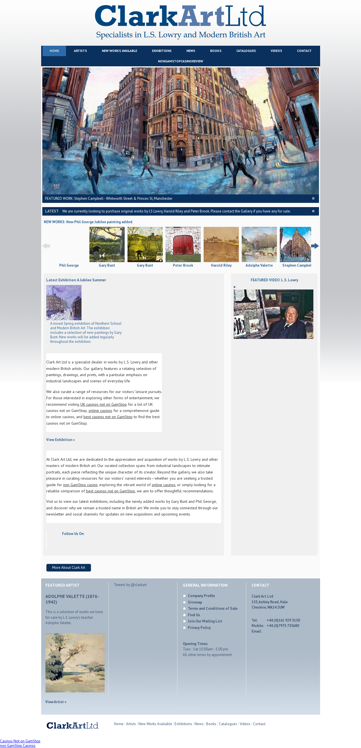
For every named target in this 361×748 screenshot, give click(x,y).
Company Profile (201, 595)
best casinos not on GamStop (108, 416)
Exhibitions (161, 51)
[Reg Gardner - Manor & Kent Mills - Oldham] (64, 319)
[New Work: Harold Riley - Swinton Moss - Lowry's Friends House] (221, 245)
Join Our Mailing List (205, 621)
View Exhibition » (60, 439)
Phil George (69, 265)
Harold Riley (221, 265)
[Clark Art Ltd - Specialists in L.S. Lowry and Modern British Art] (180, 38)
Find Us (194, 615)
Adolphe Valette (259, 265)
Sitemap (195, 602)
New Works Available (119, 51)
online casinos (100, 410)
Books (215, 51)
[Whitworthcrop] (180, 130)
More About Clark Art (68, 567)
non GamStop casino (80, 484)
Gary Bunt (107, 265)
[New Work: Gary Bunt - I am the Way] (145, 245)
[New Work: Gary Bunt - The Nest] (107, 245)
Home (54, 51)
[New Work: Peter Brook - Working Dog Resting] (183, 245)
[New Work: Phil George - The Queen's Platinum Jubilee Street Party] (69, 261)
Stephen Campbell (297, 265)
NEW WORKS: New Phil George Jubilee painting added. (88, 222)
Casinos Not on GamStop (20, 741)
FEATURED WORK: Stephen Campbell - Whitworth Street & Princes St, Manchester (108, 198)
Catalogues (246, 51)
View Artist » (55, 701)
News (190, 51)
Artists (80, 51)
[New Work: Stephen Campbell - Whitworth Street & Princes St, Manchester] (297, 245)
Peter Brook (183, 265)
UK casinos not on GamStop (103, 404)
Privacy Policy (199, 627)
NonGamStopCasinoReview (180, 61)
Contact (304, 51)
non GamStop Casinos (18, 745)
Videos (276, 51)
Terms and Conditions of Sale (212, 608)
